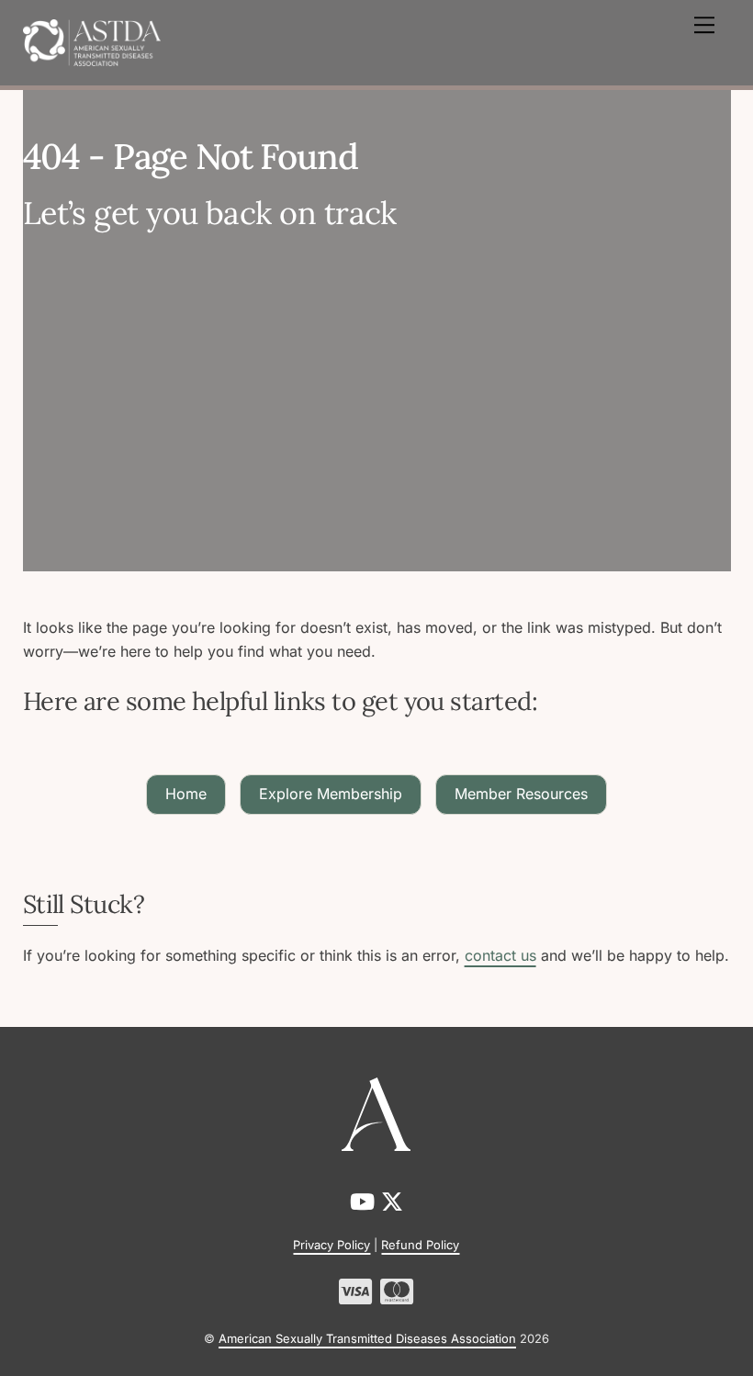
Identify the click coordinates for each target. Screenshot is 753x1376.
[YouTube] (365, 1202)
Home (186, 793)
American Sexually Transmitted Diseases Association (367, 1338)
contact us (500, 955)
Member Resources (521, 793)
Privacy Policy (331, 1244)
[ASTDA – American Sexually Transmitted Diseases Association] (92, 41)
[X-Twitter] (392, 1202)
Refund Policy (420, 1244)
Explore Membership (330, 793)
